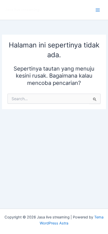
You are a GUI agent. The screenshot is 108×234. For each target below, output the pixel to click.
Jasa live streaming (22, 10)
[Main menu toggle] (97, 10)
